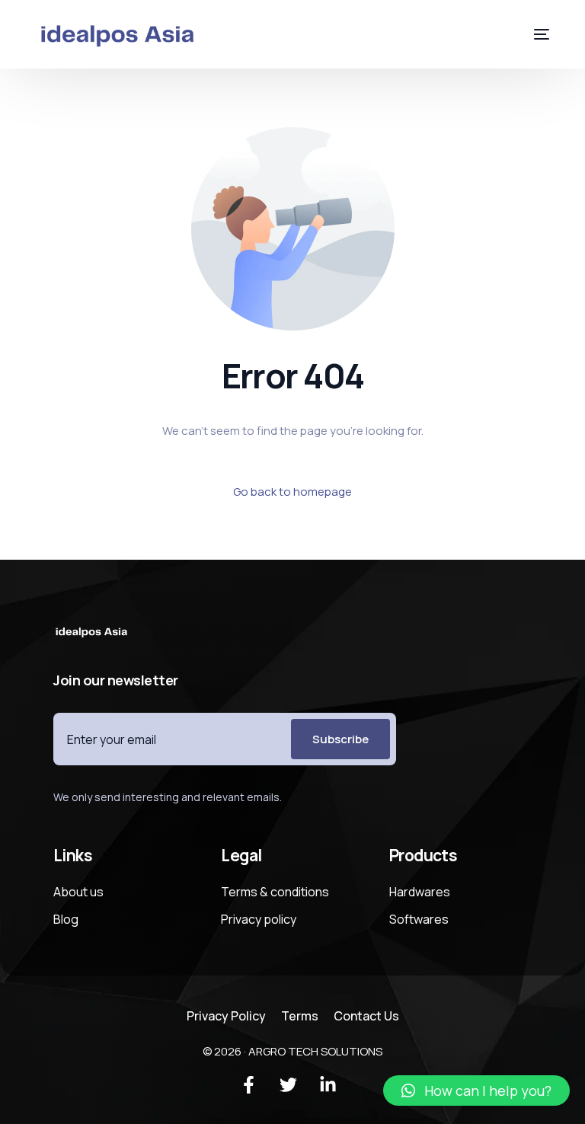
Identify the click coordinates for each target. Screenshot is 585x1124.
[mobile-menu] (530, 34)
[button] (476, 1090)
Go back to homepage (292, 492)
